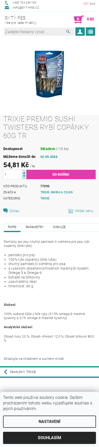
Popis (12, 227)
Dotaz (15, 211)
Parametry (35, 227)
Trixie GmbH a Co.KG (56, 192)
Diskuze (59, 227)
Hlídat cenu (84, 211)
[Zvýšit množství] (24, 172)
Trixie (45, 198)
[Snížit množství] (24, 176)
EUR (92, 3)
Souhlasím (49, 437)
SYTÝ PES (20, 20)
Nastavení (49, 421)
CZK (86, 3)
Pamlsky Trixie (23, 372)
